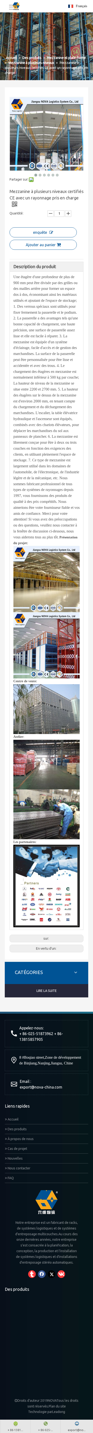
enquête (40, 232)
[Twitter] (51, 1274)
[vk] (61, 1274)
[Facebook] (42, 1274)
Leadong (58, 1412)
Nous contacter (18, 1168)
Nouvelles (15, 1158)
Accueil (13, 1119)
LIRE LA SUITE (46, 991)
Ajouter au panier (41, 245)
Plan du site (57, 1406)
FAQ (10, 1178)
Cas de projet (17, 1149)
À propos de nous (20, 1139)
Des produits (17, 1129)
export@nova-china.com (41, 1087)
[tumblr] (32, 1274)
